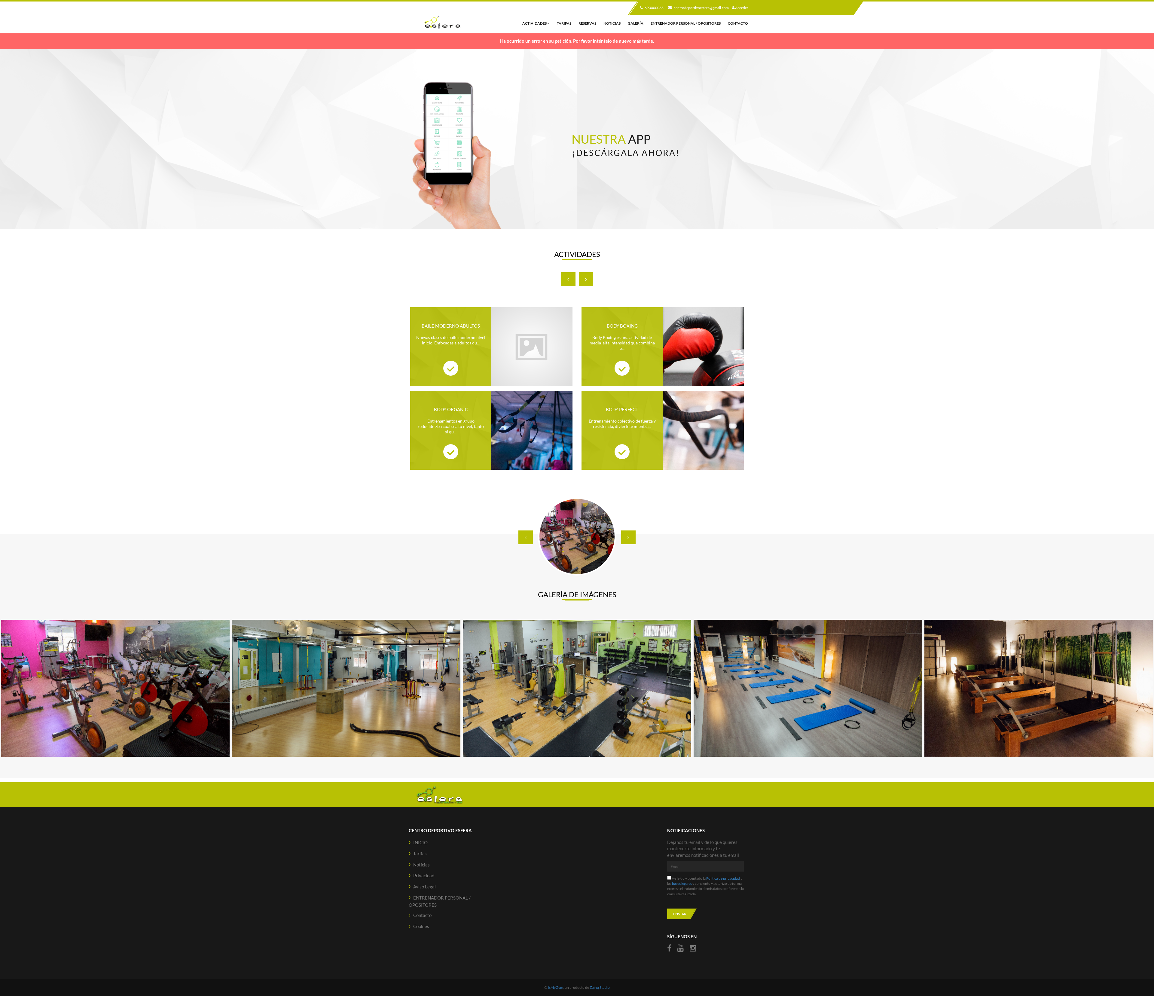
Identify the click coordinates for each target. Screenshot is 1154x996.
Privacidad (423, 875)
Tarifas (564, 23)
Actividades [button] (534, 23)
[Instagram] (693, 948)
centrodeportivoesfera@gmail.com (701, 7)
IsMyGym (555, 987)
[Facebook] (670, 948)
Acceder (741, 7)
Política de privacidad (723, 878)
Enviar (679, 914)
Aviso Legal (424, 886)
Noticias (612, 23)
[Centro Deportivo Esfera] (442, 22)
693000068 (654, 7)
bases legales (682, 883)
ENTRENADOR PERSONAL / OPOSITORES (686, 23)
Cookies (421, 926)
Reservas (587, 23)
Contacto (738, 23)
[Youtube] (680, 948)
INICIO (420, 842)
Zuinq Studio (600, 987)
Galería (635, 23)
